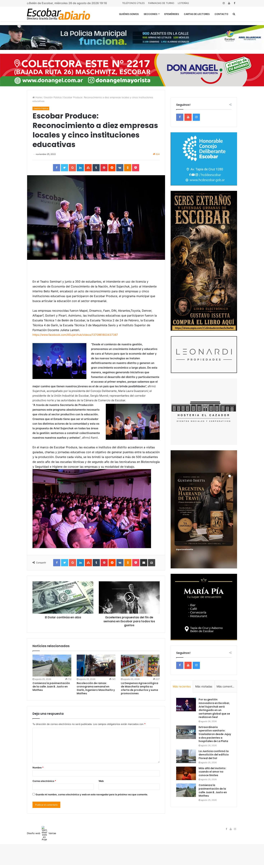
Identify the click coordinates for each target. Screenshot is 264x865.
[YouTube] (229, 3)
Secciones (150, 14)
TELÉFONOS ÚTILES (133, 3)
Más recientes (182, 686)
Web (101, 781)
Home (38, 97)
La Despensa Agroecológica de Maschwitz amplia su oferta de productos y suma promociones (139, 688)
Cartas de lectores (197, 14)
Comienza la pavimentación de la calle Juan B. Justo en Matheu (51, 686)
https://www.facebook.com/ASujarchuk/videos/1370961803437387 (75, 334)
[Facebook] (234, 3)
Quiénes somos (129, 14)
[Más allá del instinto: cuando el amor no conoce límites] (186, 773)
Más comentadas (227, 686)
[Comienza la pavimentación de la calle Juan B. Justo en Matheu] (52, 665)
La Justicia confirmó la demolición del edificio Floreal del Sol (214, 754)
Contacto (221, 14)
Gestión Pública (52, 97)
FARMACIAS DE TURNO (161, 3)
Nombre (38, 767)
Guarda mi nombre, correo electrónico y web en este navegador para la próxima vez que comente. (92, 794)
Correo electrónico (44, 781)
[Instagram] (223, 3)
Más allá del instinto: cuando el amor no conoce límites (212, 771)
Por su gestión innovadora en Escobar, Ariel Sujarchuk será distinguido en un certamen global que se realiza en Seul (214, 708)
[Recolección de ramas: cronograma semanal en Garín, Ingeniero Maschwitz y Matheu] (96, 665)
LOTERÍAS (183, 3)
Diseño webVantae (41, 833)
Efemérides (171, 14)
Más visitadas (203, 686)
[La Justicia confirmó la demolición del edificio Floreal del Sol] (186, 756)
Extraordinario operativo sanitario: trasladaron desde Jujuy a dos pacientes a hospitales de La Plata (215, 734)
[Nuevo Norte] (58, 14)
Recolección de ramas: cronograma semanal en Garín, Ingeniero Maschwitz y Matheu (96, 688)
